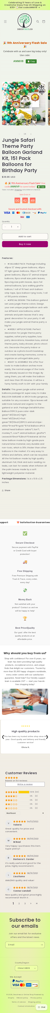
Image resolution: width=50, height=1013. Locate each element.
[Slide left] (19, 134)
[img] (20, 821)
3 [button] (25, 903)
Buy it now (25, 244)
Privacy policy (36, 998)
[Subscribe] (42, 945)
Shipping (18, 190)
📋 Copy (31, 61)
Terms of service (19, 1002)
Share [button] (7, 490)
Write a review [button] (25, 784)
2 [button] (19, 903)
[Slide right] (31, 134)
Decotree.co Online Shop (23, 994)
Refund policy (22, 998)
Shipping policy (34, 1002)
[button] (5, 22)
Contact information (26, 1006)
